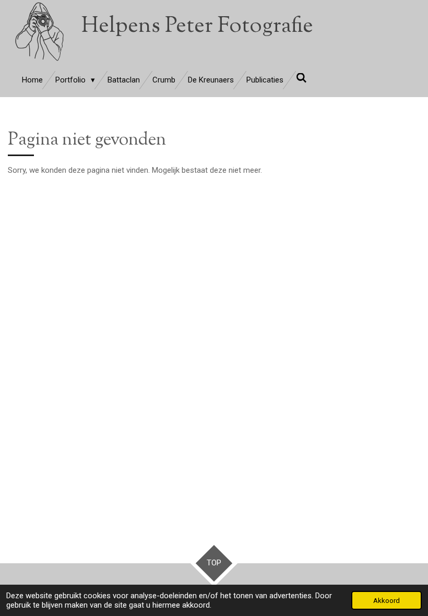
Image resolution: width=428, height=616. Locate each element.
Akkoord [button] (386, 600)
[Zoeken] (301, 78)
